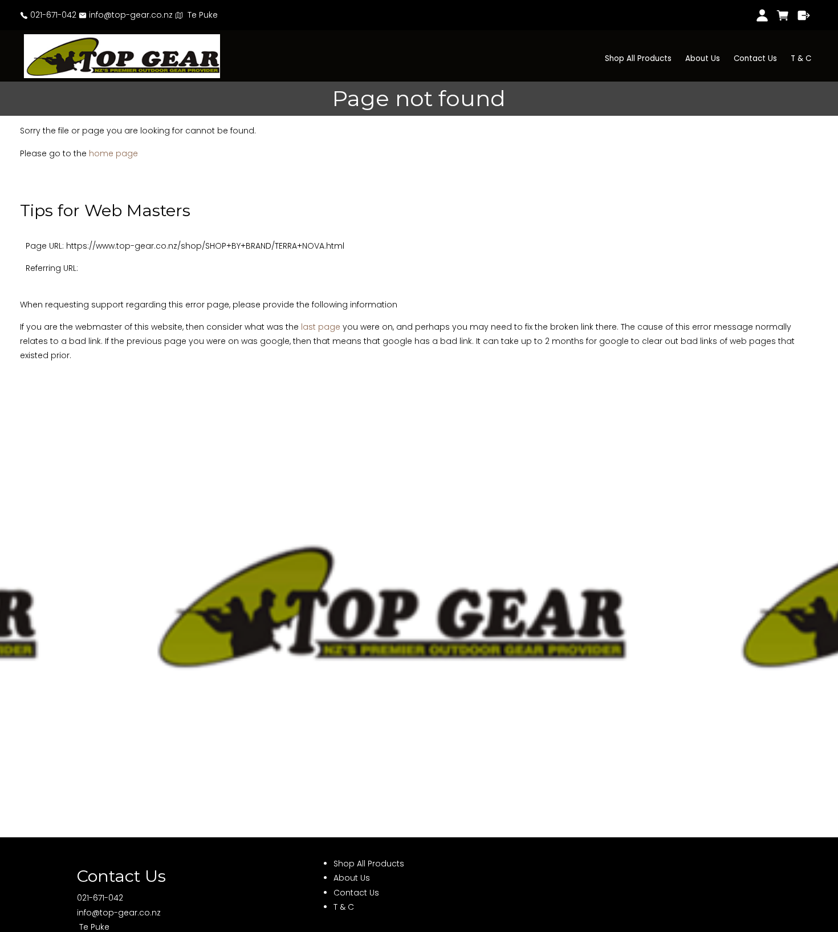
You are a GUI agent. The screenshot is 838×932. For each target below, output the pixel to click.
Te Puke (200, 15)
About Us (702, 58)
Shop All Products (638, 58)
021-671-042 (52, 15)
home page (113, 153)
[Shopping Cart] (783, 15)
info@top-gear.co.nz (130, 15)
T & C (801, 58)
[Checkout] (804, 15)
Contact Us (755, 58)
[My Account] (761, 15)
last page (320, 327)
